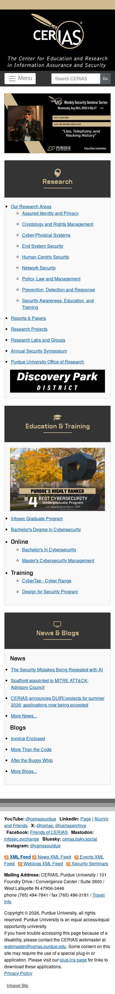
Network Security (39, 267)
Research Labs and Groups (38, 340)
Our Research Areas (31, 206)
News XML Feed (54, 857)
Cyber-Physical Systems (46, 235)
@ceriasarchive (70, 825)
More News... (24, 715)
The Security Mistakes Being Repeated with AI (57, 669)
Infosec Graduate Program (37, 518)
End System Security (42, 246)
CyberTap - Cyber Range (46, 580)
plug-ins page (73, 960)
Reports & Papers (28, 318)
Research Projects (29, 329)
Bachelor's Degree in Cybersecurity (46, 529)
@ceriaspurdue (41, 818)
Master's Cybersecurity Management (58, 560)
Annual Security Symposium (39, 351)
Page (85, 818)
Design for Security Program (50, 591)
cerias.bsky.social (79, 839)
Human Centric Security (45, 257)
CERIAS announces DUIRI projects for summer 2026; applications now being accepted (57, 701)
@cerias (45, 825)
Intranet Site (17, 985)
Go (105, 78)
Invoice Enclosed (28, 738)
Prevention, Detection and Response (58, 289)
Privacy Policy (18, 973)
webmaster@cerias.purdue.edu (35, 946)
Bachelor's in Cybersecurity (49, 549)
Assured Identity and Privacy (50, 213)
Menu (24, 78)
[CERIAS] (57, 31)
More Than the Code (31, 749)
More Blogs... (24, 771)
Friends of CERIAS (49, 832)
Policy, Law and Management (51, 278)
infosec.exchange (21, 839)
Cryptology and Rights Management (57, 224)
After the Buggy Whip (32, 760)
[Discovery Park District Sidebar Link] (57, 380)
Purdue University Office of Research (47, 361)
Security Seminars (89, 863)
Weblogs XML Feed (42, 863)
